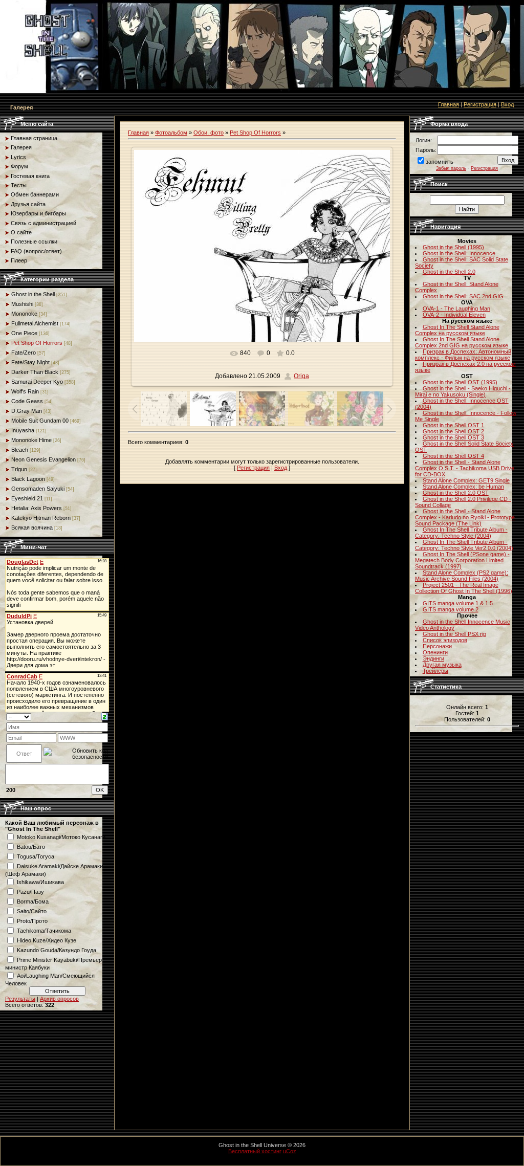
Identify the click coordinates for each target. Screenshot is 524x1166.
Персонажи (437, 646)
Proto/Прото (32, 921)
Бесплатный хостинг (254, 1151)
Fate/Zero (23, 352)
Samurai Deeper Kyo (37, 382)
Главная (448, 104)
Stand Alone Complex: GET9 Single (466, 480)
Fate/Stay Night (30, 362)
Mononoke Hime (31, 440)
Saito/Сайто (32, 911)
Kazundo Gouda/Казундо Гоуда (56, 950)
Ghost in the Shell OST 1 (453, 425)
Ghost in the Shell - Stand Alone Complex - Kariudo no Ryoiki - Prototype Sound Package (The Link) (465, 517)
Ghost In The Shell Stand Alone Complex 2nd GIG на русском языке (461, 342)
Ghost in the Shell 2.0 (449, 272)
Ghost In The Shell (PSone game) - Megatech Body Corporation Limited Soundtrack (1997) (462, 560)
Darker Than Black (34, 372)
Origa (301, 376)
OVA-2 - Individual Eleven (454, 315)
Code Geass (27, 401)
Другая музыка (442, 665)
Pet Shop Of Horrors (36, 343)
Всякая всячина (32, 527)
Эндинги (433, 658)
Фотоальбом (171, 132)
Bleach (19, 450)
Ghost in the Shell (33, 294)
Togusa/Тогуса (35, 856)
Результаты (20, 999)
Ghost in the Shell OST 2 (453, 431)
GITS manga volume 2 (450, 609)
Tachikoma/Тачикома (44, 931)
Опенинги (435, 652)
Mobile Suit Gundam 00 (40, 420)
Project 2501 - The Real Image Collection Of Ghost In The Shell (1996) (463, 588)
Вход (507, 104)
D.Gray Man (26, 411)
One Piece (24, 333)
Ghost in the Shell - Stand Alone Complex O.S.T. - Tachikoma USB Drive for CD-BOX (464, 468)
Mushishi (22, 304)
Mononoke (24, 314)
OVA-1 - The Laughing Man (456, 308)
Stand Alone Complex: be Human (463, 486)
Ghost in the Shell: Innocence (459, 253)
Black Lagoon (28, 479)
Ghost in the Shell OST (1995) (460, 382)
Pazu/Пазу (30, 892)
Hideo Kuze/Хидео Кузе (46, 940)
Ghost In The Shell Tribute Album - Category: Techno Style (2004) (461, 532)
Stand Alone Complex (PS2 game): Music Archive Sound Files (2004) (461, 575)
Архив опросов (59, 999)
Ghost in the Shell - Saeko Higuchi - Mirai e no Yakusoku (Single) (463, 391)
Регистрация (480, 104)
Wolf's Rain (25, 391)
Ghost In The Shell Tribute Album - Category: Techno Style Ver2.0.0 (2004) (464, 545)
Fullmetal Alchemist (34, 323)
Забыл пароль (451, 168)
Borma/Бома (33, 901)
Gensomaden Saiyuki (37, 489)
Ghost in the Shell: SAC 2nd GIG (463, 296)
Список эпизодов (445, 640)
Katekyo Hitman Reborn (41, 518)
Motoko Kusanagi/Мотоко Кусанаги (61, 837)
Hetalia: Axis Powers (36, 508)
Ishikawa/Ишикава (40, 882)
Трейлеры (435, 671)
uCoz (289, 1151)
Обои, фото (208, 132)
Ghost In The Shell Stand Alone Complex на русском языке (457, 330)
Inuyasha (22, 430)
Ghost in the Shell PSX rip (454, 634)
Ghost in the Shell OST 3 (453, 437)
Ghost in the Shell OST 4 (453, 456)
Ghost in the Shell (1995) (453, 247)
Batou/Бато (31, 847)
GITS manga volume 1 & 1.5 (458, 603)
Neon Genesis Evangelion (43, 459)
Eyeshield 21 (27, 498)
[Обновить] (104, 716)
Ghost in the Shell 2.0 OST (456, 493)
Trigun (19, 469)
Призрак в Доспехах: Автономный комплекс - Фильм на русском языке (463, 354)
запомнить (439, 162)
